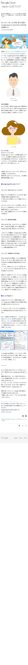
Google (15, 438)
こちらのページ (20, 325)
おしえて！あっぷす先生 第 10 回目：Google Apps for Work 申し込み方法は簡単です (13, 24)
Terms (25, 438)
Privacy (20, 438)
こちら (13, 359)
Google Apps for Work (9, 419)
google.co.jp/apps (6, 412)
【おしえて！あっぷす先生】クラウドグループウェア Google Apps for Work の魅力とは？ (13, 54)
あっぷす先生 (17, 419)
